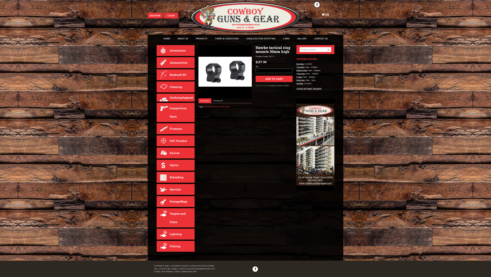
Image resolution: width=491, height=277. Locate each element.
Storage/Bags (178, 201)
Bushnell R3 (178, 75)
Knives (175, 153)
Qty (257, 66)
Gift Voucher (178, 141)
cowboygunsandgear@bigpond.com (196, 269)
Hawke (207, 106)
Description (204, 101)
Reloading (176, 177)
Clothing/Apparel (181, 97)
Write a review (283, 85)
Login (171, 15)
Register (155, 15)
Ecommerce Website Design (183, 266)
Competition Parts (178, 112)
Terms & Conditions (227, 38)
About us (183, 38)
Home (166, 38)
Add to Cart (274, 78)
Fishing (175, 246)
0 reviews (272, 85)
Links (286, 38)
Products (201, 38)
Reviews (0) (218, 101)
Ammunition (179, 62)
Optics (174, 165)
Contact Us (321, 38)
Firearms (176, 128)
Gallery (302, 38)
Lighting (176, 234)
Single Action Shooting (261, 38)
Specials (175, 189)
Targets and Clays (178, 218)
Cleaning (176, 87)
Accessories (178, 50)
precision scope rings (220, 106)
